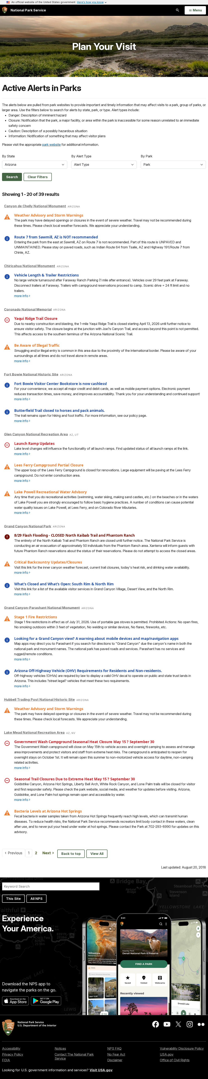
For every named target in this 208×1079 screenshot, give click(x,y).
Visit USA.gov (101, 1070)
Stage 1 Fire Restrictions (35, 616)
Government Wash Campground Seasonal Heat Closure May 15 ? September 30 (84, 741)
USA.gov (166, 1054)
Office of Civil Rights (175, 1060)
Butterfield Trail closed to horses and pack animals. (59, 410)
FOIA (6, 1060)
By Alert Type (81, 156)
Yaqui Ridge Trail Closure (35, 318)
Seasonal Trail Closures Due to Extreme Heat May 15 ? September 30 (74, 778)
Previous (16, 852)
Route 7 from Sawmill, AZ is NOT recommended (56, 237)
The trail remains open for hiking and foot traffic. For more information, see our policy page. (80, 415)
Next (49, 852)
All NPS (36, 899)
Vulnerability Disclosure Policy (182, 1048)
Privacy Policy (12, 1054)
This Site (13, 899)
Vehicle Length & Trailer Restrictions (46, 275)
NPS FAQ (114, 1048)
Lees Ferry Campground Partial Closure (48, 465)
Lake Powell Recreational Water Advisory (50, 491)
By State (8, 156)
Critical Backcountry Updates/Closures (48, 562)
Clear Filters (38, 177)
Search (12, 177)
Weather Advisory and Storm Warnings (48, 215)
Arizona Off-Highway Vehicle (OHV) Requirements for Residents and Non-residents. (88, 670)
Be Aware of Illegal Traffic (36, 345)
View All (96, 854)
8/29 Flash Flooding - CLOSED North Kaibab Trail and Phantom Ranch (74, 535)
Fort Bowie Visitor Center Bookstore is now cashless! (60, 383)
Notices (60, 1048)
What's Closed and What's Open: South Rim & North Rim (64, 583)
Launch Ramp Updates (34, 443)
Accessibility (11, 1048)
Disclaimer (114, 1060)
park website (51, 145)
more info (21, 296)
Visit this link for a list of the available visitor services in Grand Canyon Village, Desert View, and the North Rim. (94, 589)
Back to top (71, 854)
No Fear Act (116, 1054)
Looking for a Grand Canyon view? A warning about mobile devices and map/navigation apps (96, 638)
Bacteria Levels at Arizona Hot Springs (48, 811)
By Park (146, 156)
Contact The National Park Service (74, 1056)
